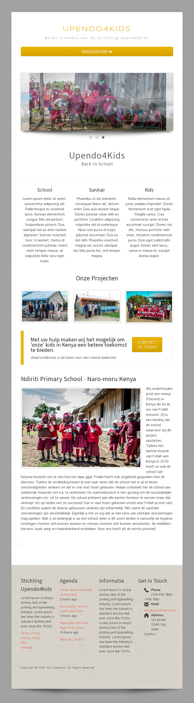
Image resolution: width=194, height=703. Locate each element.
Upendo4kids (97, 29)
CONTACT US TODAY (147, 344)
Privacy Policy (31, 638)
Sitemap (26, 647)
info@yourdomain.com (160, 610)
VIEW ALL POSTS (72, 639)
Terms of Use (30, 633)
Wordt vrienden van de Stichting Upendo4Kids (97, 37)
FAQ (23, 642)
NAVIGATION (95, 51)
